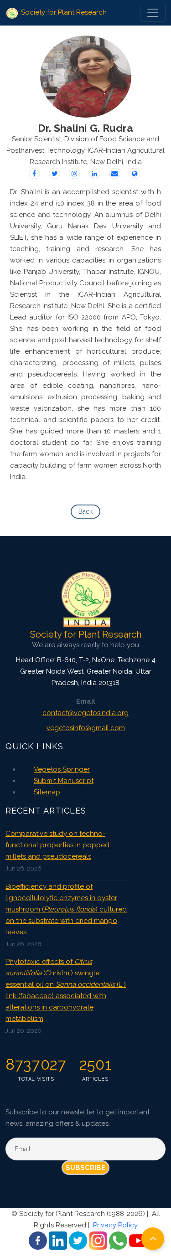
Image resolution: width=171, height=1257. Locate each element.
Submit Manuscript (63, 781)
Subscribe (85, 1168)
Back (85, 511)
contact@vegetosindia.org (85, 713)
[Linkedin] (94, 173)
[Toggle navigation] (153, 13)
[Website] (134, 173)
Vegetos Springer (62, 769)
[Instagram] (74, 173)
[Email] (114, 173)
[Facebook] (34, 173)
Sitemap (47, 792)
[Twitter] (54, 173)
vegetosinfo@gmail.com (86, 728)
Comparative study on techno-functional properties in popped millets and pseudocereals (57, 844)
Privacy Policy (115, 1225)
